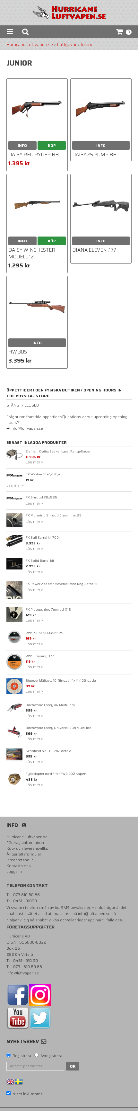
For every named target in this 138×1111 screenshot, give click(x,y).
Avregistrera (51, 1056)
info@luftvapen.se (94, 913)
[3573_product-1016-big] (37, 109)
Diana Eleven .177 (94, 250)
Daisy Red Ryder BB (33, 154)
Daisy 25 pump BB (94, 154)
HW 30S (17, 352)
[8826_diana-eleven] (101, 204)
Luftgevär (67, 44)
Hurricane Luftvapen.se (29, 44)
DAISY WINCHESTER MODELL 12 (31, 253)
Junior (86, 44)
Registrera (22, 1056)
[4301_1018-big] (101, 109)
